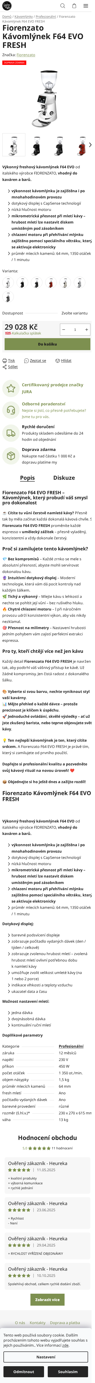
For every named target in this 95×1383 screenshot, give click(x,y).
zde (65, 1345)
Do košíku (45, 341)
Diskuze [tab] (62, 475)
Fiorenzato (26, 54)
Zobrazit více (46, 1308)
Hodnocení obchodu (45, 1146)
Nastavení (45, 1357)
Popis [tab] (25, 475)
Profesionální (70, 1043)
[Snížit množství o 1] (60, 327)
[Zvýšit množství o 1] (83, 327)
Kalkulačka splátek (26, 330)
